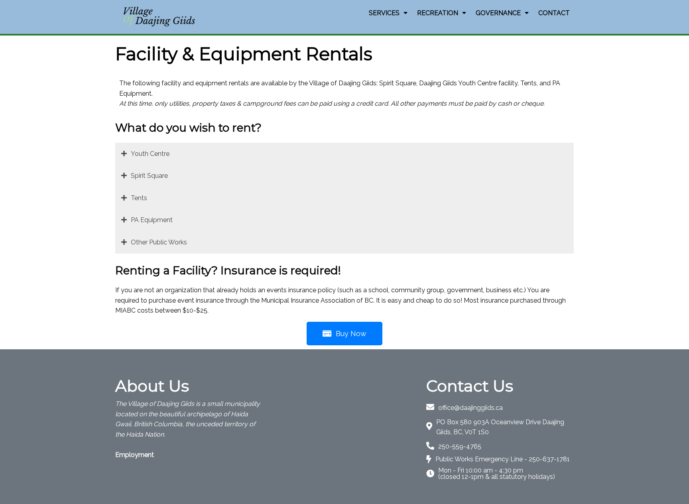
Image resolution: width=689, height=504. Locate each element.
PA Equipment (152, 220)
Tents (139, 198)
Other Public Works (159, 242)
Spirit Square (149, 175)
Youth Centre (150, 154)
